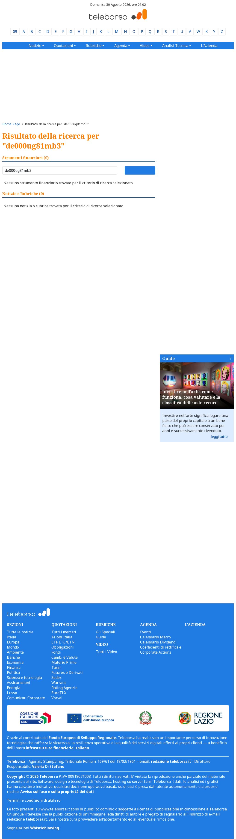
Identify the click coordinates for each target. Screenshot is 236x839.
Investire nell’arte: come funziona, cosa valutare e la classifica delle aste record (191, 397)
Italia (11, 637)
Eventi (145, 631)
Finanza (14, 667)
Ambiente (15, 652)
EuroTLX (58, 692)
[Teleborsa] (118, 18)
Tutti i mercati (63, 631)
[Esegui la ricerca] (140, 170)
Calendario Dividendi (158, 642)
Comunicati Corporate (26, 697)
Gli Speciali (105, 631)
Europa (13, 642)
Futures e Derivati (67, 672)
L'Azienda (209, 45)
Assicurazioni (18, 682)
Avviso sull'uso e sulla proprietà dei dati (57, 791)
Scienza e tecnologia (24, 677)
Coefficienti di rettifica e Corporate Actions (160, 650)
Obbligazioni (62, 647)
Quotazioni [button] (63, 45)
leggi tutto (219, 436)
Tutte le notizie (20, 631)
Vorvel (56, 697)
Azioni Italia (61, 637)
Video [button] (145, 45)
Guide (168, 358)
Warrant (58, 682)
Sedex (56, 677)
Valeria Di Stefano (48, 766)
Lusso (12, 692)
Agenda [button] (120, 45)
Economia (15, 662)
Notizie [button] (35, 45)
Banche (13, 657)
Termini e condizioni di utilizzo (34, 800)
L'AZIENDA (195, 624)
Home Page (11, 124)
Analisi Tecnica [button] (175, 45)
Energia (13, 687)
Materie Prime (64, 662)
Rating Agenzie (64, 687)
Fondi (56, 652)
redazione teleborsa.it (171, 761)
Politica (13, 672)
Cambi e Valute (64, 657)
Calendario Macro (155, 637)
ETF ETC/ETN (63, 642)
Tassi (56, 667)
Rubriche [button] (93, 45)
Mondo (13, 647)
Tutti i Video (106, 651)
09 (15, 31)
